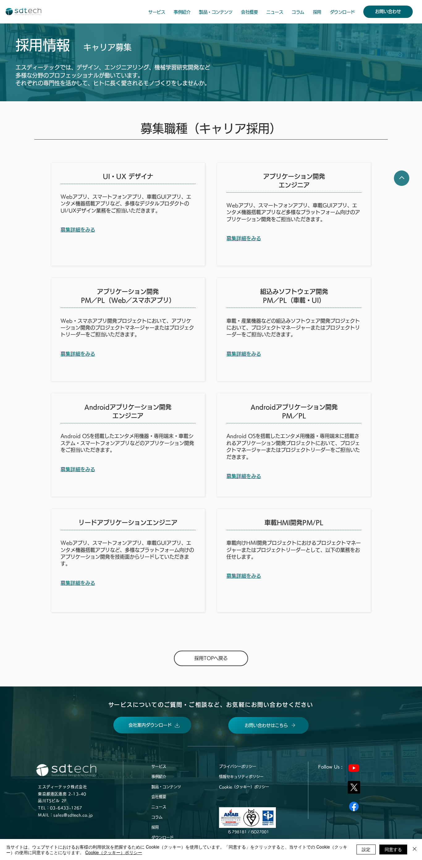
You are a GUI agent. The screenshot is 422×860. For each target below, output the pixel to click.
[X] (354, 787)
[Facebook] (354, 806)
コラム (156, 817)
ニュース (158, 807)
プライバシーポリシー (237, 766)
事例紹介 (158, 776)
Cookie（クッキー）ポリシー (244, 787)
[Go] (401, 178)
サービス (158, 766)
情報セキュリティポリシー (241, 776)
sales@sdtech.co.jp (73, 815)
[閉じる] (414, 849)
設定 (366, 849)
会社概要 (158, 797)
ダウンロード (162, 837)
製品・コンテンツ (166, 787)
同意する (393, 849)
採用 (155, 827)
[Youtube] (354, 767)
